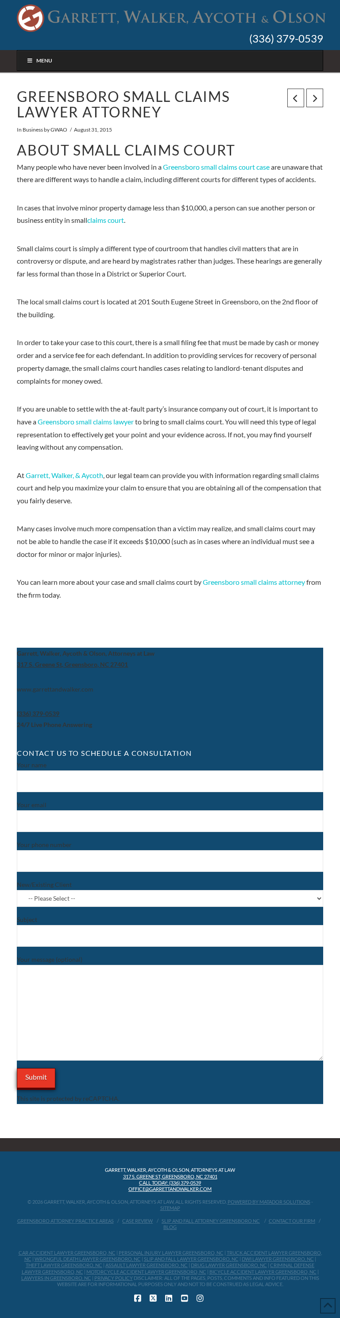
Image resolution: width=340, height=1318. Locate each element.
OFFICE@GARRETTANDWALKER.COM (170, 1189)
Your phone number (44, 844)
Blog (170, 1227)
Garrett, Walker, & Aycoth (64, 475)
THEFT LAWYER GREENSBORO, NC (64, 1265)
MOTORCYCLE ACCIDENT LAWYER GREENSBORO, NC (146, 1272)
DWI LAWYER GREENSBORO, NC (278, 1259)
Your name (31, 765)
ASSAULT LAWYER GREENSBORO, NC (146, 1265)
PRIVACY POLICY (113, 1278)
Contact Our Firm (292, 1221)
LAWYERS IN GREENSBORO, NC (56, 1278)
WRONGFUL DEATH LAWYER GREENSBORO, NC (88, 1259)
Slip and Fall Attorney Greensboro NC (211, 1221)
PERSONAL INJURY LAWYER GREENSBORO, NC (171, 1253)
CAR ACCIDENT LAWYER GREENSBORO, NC (67, 1253)
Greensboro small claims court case (216, 167)
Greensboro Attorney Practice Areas (65, 1221)
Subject (27, 919)
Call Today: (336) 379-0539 (170, 1183)
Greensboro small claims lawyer (86, 421)
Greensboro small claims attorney (254, 582)
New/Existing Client (44, 884)
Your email (31, 805)
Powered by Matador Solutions (269, 1202)
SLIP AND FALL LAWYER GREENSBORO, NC (191, 1259)
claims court (105, 220)
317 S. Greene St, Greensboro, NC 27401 (170, 1176)
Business (33, 129)
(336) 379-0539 (286, 38)
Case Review (137, 1221)
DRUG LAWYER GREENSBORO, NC (229, 1265)
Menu (44, 60)
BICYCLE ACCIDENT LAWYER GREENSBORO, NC (263, 1272)
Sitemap (170, 1208)
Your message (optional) (49, 959)
